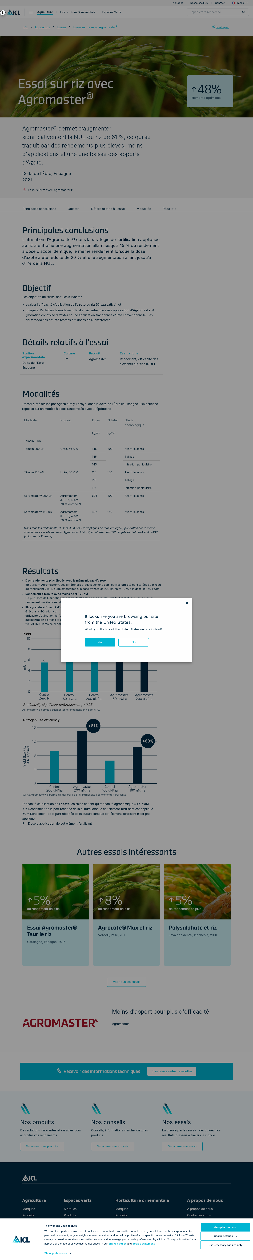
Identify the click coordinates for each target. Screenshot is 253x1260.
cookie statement (143, 1243)
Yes (100, 642)
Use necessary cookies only (225, 1244)
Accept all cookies (225, 1227)
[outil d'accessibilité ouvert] (3, 12)
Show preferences (55, 1253)
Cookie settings (223, 1235)
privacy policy (118, 1243)
